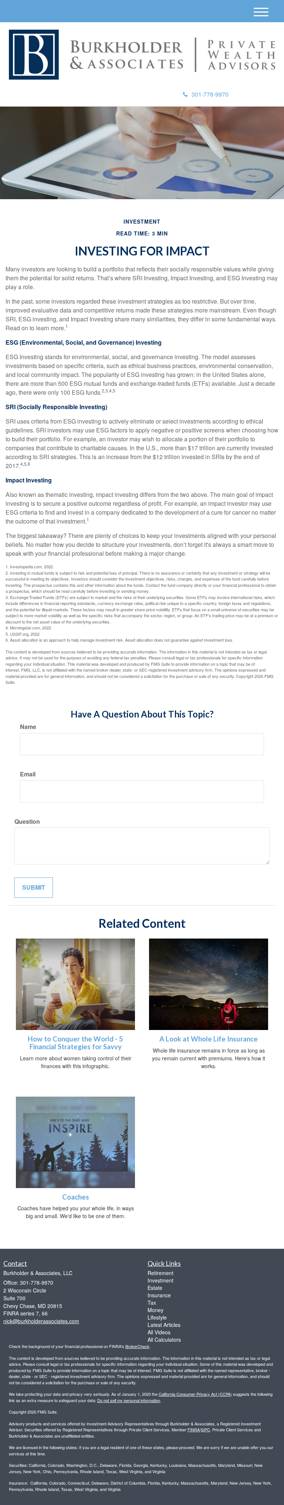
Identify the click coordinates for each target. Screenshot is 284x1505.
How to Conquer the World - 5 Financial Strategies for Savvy (75, 1043)
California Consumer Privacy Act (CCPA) (195, 1394)
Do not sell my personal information (128, 1400)
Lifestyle (157, 1317)
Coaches (75, 1197)
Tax (152, 1302)
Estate (155, 1287)
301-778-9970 (210, 94)
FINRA (193, 1429)
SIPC (205, 1429)
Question (27, 821)
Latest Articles (164, 1324)
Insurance (159, 1295)
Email (28, 774)
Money (155, 1310)
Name (28, 727)
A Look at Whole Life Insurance (208, 1039)
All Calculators (164, 1339)
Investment (160, 1280)
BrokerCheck (137, 1346)
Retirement (160, 1273)
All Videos (159, 1332)
